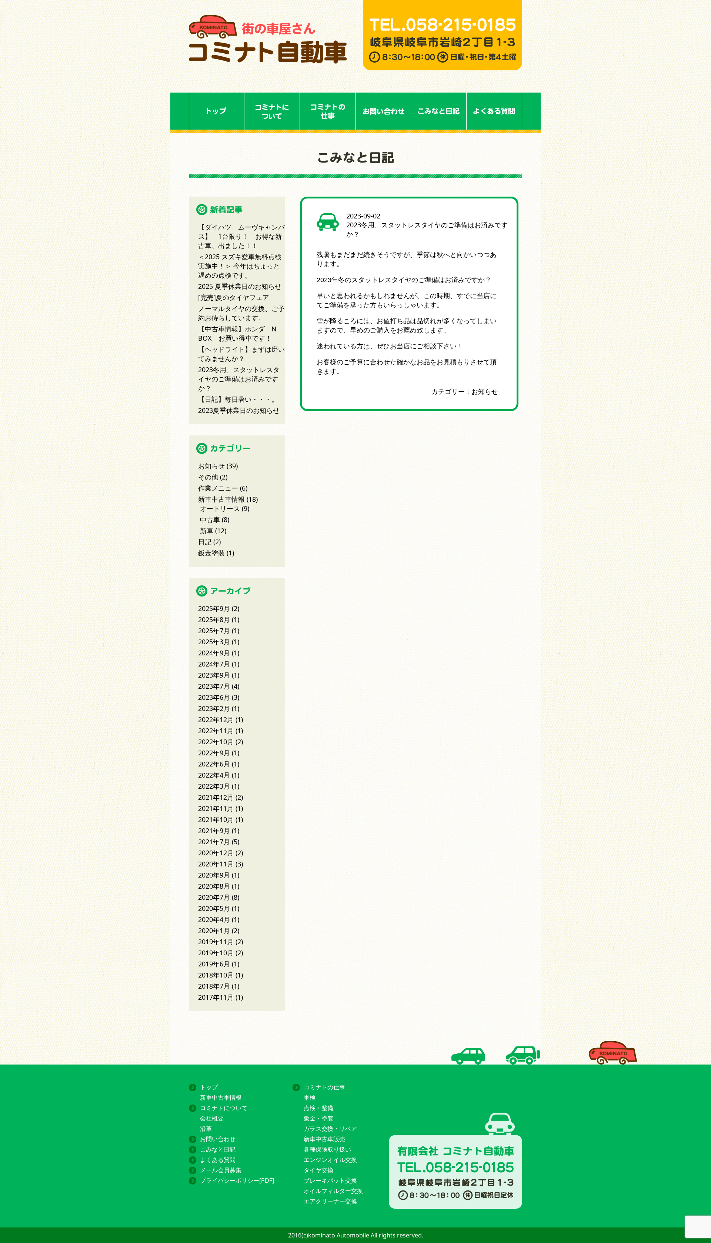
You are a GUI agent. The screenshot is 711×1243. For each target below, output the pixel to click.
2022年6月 (214, 763)
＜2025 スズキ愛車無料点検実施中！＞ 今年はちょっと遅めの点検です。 (239, 266)
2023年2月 (214, 708)
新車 (206, 530)
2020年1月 (214, 930)
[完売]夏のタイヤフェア (233, 297)
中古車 (210, 519)
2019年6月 (214, 963)
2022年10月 (216, 741)
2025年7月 (214, 630)
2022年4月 (214, 775)
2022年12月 (216, 719)
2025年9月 (214, 608)
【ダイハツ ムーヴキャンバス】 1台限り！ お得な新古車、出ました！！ (241, 236)
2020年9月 (214, 875)
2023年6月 (214, 697)
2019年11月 (216, 941)
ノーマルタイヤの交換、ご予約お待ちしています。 (241, 313)
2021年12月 (216, 797)
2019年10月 (216, 952)
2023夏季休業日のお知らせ (239, 410)
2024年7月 (214, 663)
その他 (208, 476)
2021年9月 (214, 830)
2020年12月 (216, 852)
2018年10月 (216, 974)
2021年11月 (216, 808)
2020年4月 (214, 919)
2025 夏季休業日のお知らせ (239, 286)
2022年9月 (214, 752)
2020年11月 (216, 863)
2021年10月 (216, 819)
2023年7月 (214, 686)
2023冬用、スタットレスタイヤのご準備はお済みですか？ (239, 378)
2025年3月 (214, 641)
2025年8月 (214, 619)
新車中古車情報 (221, 499)
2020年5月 (214, 908)
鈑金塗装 (211, 552)
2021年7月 (214, 841)
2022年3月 (214, 786)
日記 (204, 541)
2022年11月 (216, 730)
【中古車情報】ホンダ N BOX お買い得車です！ (237, 333)
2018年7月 (214, 986)
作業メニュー (218, 488)
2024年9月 (214, 652)
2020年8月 (214, 886)
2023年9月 (214, 675)
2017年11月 (216, 997)
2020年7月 (214, 897)
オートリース (220, 508)
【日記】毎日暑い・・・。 (238, 399)
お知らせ (484, 391)
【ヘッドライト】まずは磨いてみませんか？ (241, 354)
